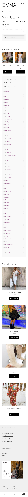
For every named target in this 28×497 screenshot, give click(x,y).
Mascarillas (10, 172)
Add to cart (7, 71)
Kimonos (7, 200)
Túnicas (7, 241)
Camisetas (7, 127)
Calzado (7, 113)
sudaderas (7, 233)
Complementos (9, 147)
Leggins (7, 202)
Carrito (21, 493)
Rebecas (9, 94)
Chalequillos (8, 130)
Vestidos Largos (11, 253)
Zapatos (9, 122)
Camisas (7, 124)
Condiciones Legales (8, 433)
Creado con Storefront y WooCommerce (11, 488)
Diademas (9, 161)
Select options (14, 298)
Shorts (8, 219)
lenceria (7, 205)
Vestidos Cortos (11, 250)
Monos (7, 214)
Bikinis (7, 99)
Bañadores (8, 96)
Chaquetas (7, 133)
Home (4, 11)
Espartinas (4, 453)
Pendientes (10, 174)
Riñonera (9, 110)
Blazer (8, 135)
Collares (9, 158)
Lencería (7, 208)
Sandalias (9, 119)
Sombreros (8, 230)
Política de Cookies (8, 436)
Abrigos (7, 91)
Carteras (9, 108)
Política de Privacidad (9, 438)
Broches (9, 152)
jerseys (7, 194)
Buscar (14, 494)
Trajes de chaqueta (9, 239)
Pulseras (9, 177)
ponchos (7, 222)
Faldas (6, 186)
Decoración (8, 183)
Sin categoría (8, 227)
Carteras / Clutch (11, 155)
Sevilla (3, 455)
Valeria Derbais (9, 244)
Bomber (9, 138)
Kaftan (7, 197)
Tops (6, 236)
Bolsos (7, 105)
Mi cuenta (4, 494)
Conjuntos (7, 180)
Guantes (9, 169)
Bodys (6, 102)
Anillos (9, 149)
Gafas (8, 163)
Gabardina (7, 188)
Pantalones (8, 216)
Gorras (8, 166)
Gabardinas (8, 191)
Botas (8, 116)
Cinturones (8, 144)
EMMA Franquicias (8, 441)
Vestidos (7, 247)
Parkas (8, 141)
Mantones (7, 211)
